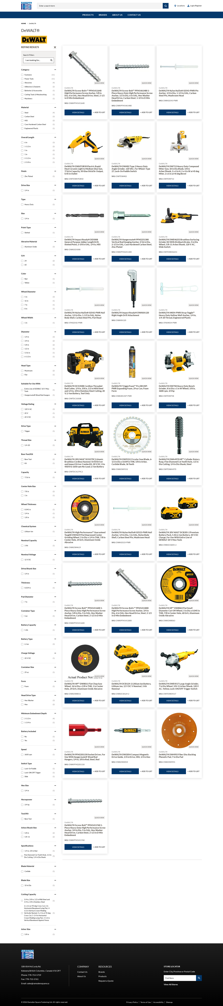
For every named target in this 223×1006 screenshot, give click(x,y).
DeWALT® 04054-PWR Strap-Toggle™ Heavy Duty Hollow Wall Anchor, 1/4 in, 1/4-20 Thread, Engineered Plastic (177, 315)
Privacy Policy (132, 1002)
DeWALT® (32, 23)
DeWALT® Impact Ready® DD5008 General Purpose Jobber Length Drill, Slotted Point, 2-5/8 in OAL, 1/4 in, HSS (83, 242)
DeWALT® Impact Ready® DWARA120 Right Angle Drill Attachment (130, 313)
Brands (103, 15)
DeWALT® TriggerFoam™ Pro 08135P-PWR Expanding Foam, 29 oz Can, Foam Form (130, 388)
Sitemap (169, 1002)
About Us (117, 15)
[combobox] (100, 6)
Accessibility (158, 1002)
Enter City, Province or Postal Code (179, 971)
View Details (78, 112)
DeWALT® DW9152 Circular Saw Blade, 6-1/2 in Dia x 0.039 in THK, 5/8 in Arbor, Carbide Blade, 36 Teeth (132, 461)
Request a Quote (105, 981)
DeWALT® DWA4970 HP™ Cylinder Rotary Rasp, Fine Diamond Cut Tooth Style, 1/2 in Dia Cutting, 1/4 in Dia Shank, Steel (179, 461)
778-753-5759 (34, 975)
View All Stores (171, 984)
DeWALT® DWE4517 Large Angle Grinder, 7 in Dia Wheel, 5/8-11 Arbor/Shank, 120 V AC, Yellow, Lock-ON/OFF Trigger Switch (179, 686)
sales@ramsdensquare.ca (38, 983)
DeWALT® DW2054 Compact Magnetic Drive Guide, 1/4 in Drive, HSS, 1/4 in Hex (131, 755)
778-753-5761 (31, 979)
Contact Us (134, 15)
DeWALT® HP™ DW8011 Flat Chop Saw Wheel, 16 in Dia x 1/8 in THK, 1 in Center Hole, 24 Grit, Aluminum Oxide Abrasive (84, 686)
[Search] (166, 6)
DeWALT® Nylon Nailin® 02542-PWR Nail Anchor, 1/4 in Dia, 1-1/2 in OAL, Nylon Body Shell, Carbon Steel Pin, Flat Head (85, 315)
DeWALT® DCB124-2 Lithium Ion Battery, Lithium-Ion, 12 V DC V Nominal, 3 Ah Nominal (131, 686)
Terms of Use (145, 1002)
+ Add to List (99, 112)
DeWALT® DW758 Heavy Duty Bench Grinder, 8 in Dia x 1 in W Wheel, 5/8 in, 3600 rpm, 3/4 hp (177, 388)
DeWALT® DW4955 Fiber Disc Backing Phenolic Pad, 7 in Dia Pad (177, 755)
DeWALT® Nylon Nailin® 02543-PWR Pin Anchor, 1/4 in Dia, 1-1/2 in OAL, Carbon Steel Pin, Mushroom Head (178, 93)
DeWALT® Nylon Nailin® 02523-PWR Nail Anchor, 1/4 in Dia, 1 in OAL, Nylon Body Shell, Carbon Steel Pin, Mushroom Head (132, 534)
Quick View (99, 83)
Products (88, 15)
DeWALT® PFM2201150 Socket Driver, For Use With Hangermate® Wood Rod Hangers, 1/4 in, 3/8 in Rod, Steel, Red (85, 757)
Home (23, 23)
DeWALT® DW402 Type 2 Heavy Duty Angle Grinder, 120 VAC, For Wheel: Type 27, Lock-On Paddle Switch (131, 168)
